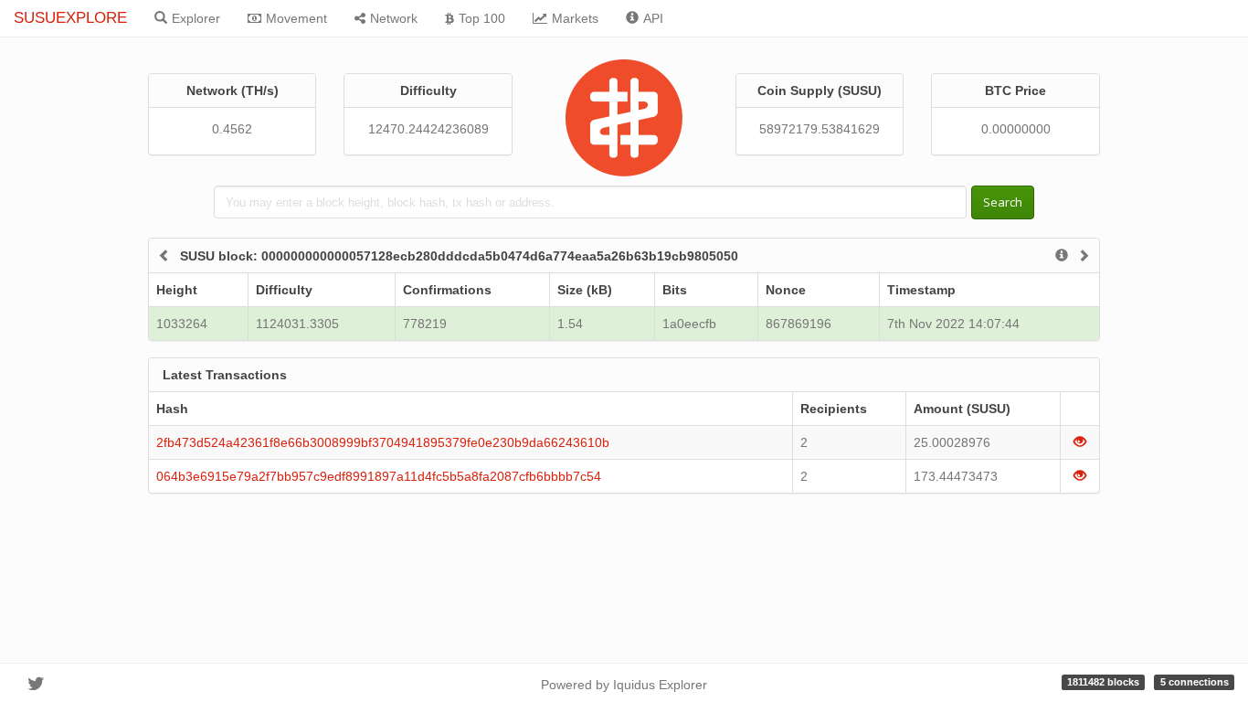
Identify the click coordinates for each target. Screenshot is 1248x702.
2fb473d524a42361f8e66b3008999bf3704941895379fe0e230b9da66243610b (382, 442)
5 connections (1194, 681)
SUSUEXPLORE (70, 18)
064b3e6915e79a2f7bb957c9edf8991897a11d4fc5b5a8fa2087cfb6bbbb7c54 (378, 476)
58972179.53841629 (819, 129)
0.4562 (232, 129)
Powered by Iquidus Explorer (624, 684)
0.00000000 (1016, 129)
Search (1002, 202)
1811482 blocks (1103, 681)
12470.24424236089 (428, 129)
